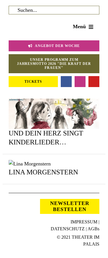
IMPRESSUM (84, 221)
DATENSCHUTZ (68, 228)
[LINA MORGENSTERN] (30, 164)
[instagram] (80, 81)
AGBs (93, 228)
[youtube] (93, 81)
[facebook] (66, 81)
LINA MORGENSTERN (43, 172)
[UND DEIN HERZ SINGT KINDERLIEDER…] (54, 102)
